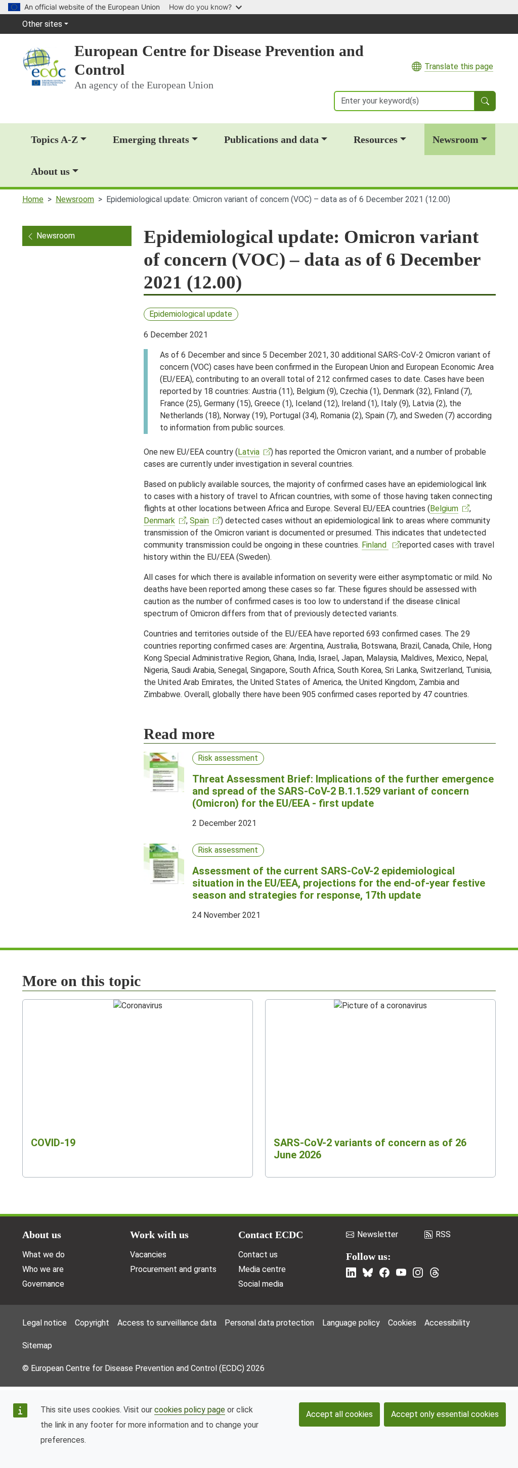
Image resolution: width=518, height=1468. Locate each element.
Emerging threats (151, 139)
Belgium (444, 508)
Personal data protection (269, 1323)
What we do (43, 1254)
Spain (199, 520)
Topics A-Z (54, 139)
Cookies (402, 1323)
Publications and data (271, 139)
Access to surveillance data (167, 1323)
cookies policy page (189, 1409)
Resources (376, 139)
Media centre (262, 1269)
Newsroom (456, 139)
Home (33, 199)
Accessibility (447, 1323)
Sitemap (37, 1345)
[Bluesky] (368, 1272)
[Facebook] (384, 1272)
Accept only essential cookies (445, 1414)
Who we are (43, 1269)
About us (50, 171)
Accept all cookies (339, 1414)
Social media (260, 1284)
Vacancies (148, 1254)
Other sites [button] (42, 24)
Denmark (159, 520)
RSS (443, 1234)
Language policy (351, 1323)
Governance (43, 1284)
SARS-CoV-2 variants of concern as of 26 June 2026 (370, 1149)
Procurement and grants (173, 1269)
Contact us (258, 1254)
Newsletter (377, 1234)
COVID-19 (53, 1143)
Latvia (249, 452)
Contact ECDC (270, 1234)
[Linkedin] (351, 1272)
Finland (375, 545)
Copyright (92, 1323)
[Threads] (434, 1272)
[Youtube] (401, 1272)
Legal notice (44, 1323)
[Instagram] (418, 1272)
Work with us (159, 1234)
